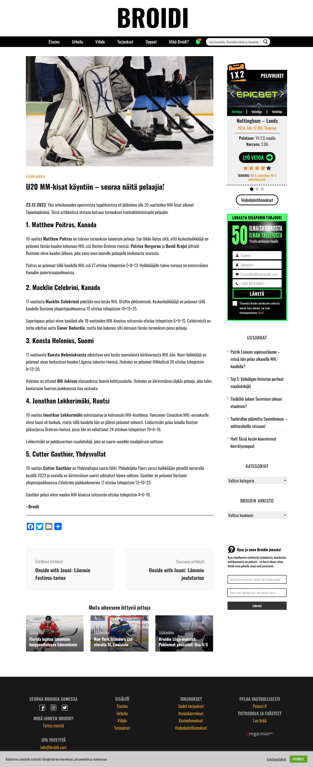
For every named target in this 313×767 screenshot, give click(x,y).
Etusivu (54, 41)
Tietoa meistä (53, 725)
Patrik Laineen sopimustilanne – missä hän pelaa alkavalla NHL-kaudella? (255, 358)
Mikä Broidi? (179, 41)
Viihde (100, 41)
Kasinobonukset (191, 720)
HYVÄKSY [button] (298, 758)
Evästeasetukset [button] (276, 759)
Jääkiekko (35, 176)
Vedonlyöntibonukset (257, 200)
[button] (282, 94)
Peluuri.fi (259, 706)
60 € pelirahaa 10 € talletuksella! (262, 177)
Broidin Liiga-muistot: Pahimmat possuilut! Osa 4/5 (183, 641)
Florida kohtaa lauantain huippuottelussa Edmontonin (53, 641)
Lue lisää (259, 720)
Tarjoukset (125, 41)
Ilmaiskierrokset (190, 713)
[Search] (265, 41)
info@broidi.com (53, 747)
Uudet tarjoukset (191, 706)
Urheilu (77, 41)
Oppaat (151, 41)
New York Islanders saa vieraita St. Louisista (113, 641)
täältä (261, 313)
